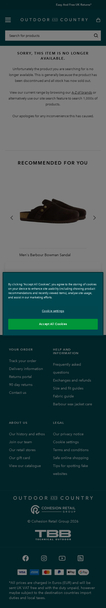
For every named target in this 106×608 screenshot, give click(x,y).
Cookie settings (53, 311)
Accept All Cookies (53, 324)
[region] (53, 304)
